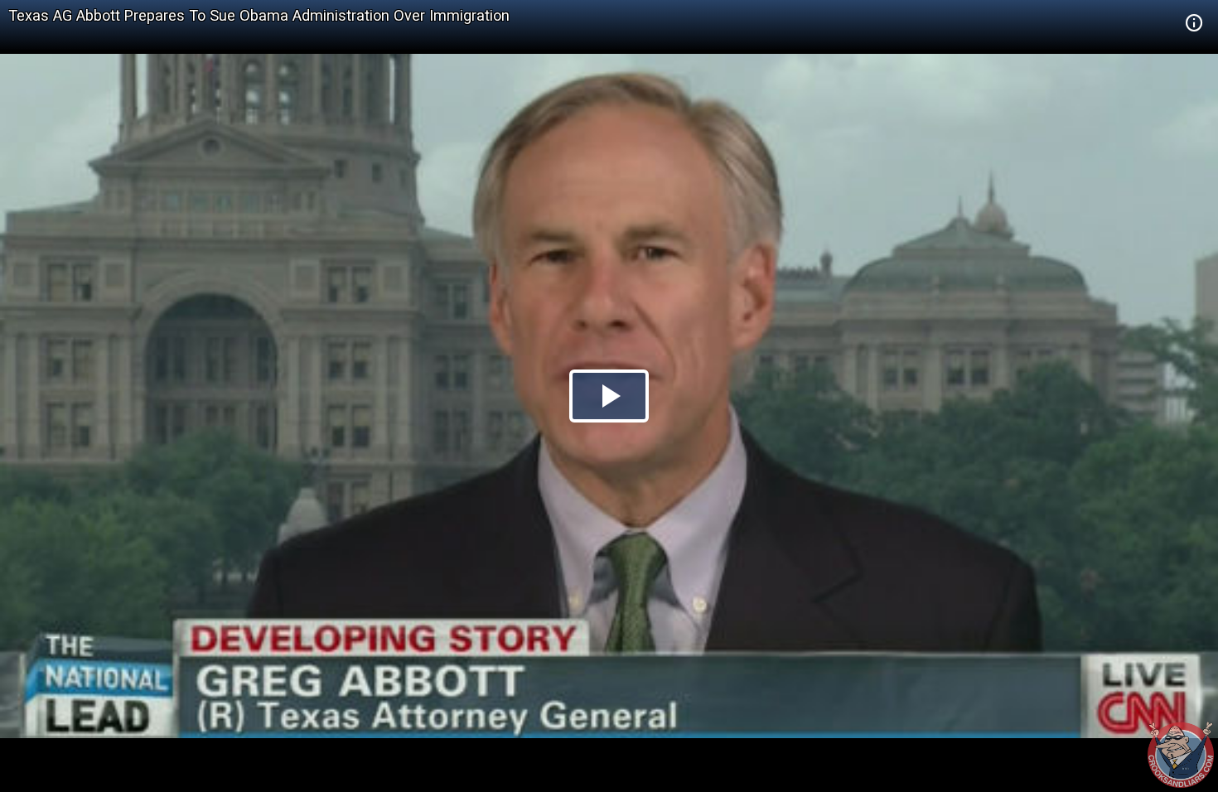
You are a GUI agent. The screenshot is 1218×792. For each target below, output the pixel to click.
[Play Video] (609, 396)
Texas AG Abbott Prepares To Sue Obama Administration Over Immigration (259, 15)
